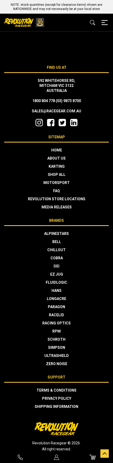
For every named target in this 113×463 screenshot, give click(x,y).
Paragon (56, 307)
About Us (56, 158)
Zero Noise (56, 364)
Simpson (56, 347)
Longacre (56, 299)
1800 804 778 (43, 101)
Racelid (56, 315)
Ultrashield (56, 356)
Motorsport (56, 183)
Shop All (56, 174)
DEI (56, 266)
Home (56, 150)
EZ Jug (56, 274)
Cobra (56, 258)
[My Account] (56, 457)
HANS (56, 290)
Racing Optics (56, 323)
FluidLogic (56, 282)
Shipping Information (56, 406)
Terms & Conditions (56, 390)
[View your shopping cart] (93, 457)
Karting (57, 166)
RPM (56, 331)
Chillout (56, 250)
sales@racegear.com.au (56, 111)
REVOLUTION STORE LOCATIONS (56, 199)
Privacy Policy (56, 398)
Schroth (56, 339)
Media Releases (57, 207)
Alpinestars (56, 234)
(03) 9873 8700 (68, 101)
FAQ (56, 191)
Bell (56, 242)
